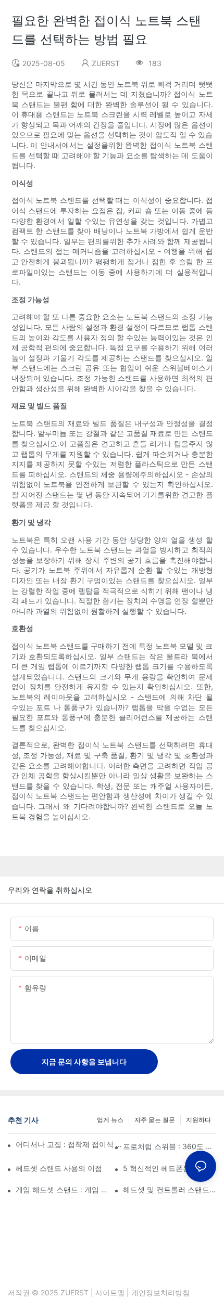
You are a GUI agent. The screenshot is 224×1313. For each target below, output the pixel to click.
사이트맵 (110, 1292)
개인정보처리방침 (160, 1292)
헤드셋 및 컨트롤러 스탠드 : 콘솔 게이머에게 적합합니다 (169, 1189)
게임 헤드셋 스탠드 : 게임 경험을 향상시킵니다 (62, 1189)
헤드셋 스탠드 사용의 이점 (59, 1168)
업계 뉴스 (110, 1120)
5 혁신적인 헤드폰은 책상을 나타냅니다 (169, 1168)
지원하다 (198, 1120)
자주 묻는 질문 (154, 1120)
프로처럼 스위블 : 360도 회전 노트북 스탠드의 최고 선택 (169, 1146)
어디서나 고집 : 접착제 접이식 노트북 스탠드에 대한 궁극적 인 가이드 (71, 1144)
